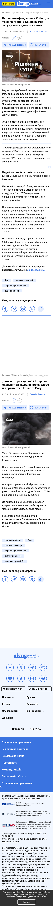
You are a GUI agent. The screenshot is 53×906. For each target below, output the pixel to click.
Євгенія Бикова (37, 394)
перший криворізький (15, 285)
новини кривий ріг (25, 280)
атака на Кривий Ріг (14, 561)
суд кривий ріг (12, 291)
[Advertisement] (26, 344)
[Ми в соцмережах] (10, 667)
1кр (6, 280)
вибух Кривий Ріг (13, 556)
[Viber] (23, 309)
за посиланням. (36, 270)
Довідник (7, 717)
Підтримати (8, 4)
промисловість (12, 540)
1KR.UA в (17, 45)
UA (14, 38)
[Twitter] (32, 309)
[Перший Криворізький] (29, 4)
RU (19, 38)
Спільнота (32, 704)
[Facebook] (5, 309)
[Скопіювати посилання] (41, 309)
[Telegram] (14, 309)
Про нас (30, 697)
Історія (6, 704)
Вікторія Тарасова (38, 31)
